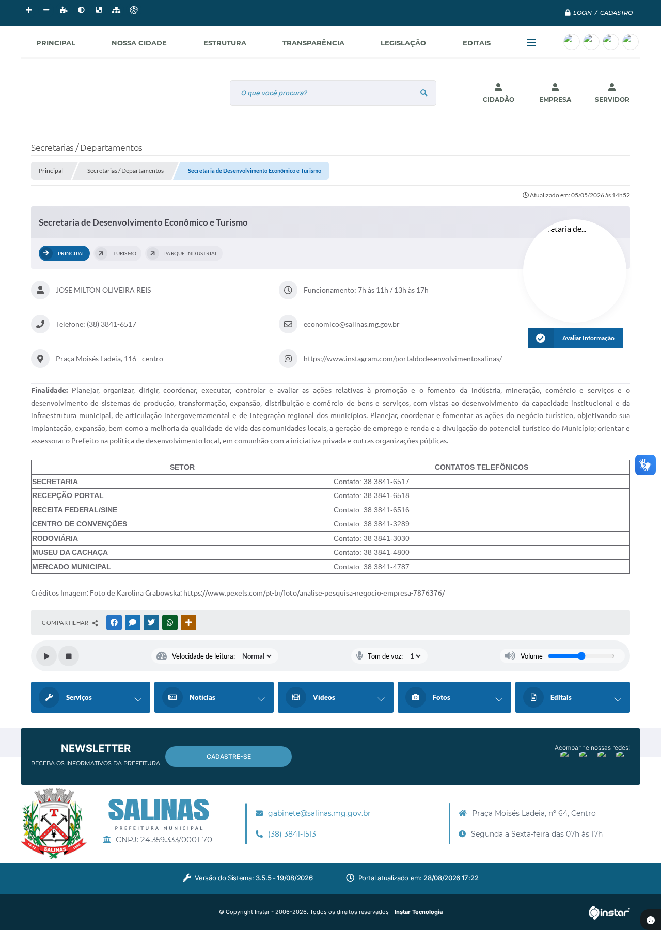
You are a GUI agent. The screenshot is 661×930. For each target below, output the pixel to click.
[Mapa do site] (116, 10)
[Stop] (68, 656)
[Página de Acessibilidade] (133, 10)
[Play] (46, 656)
